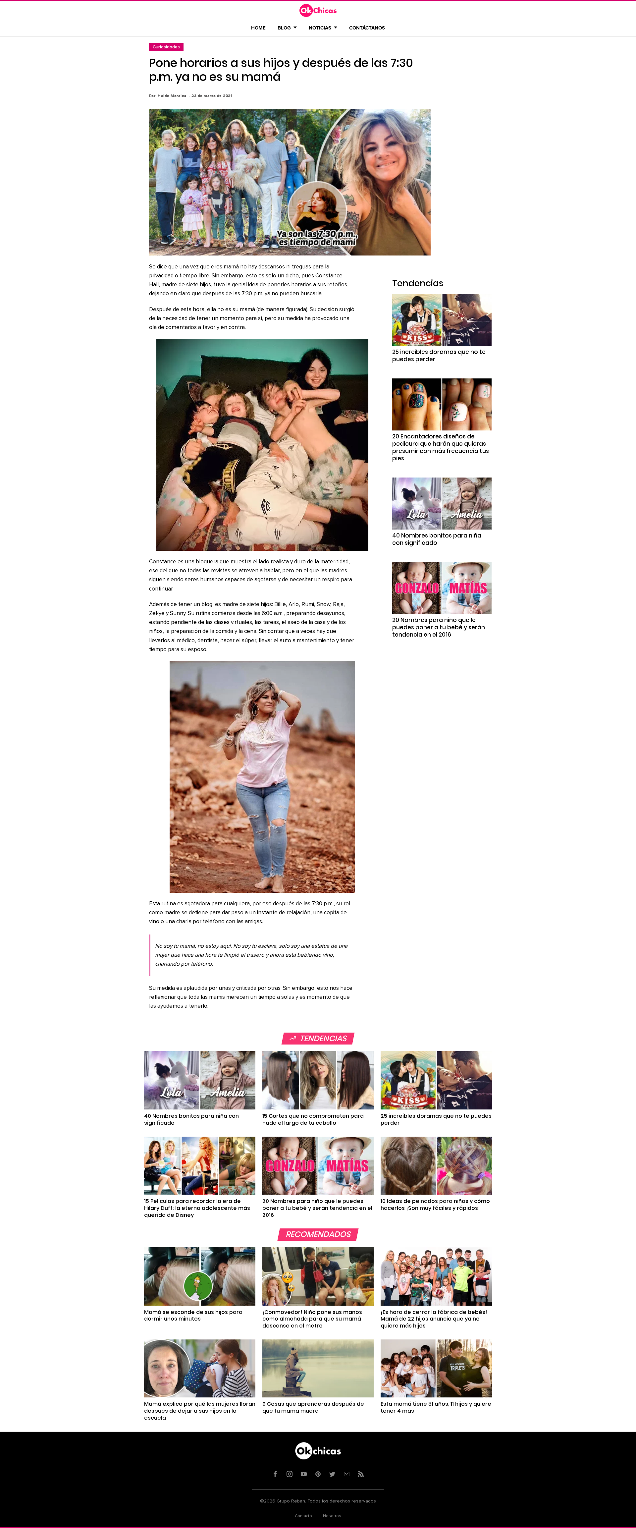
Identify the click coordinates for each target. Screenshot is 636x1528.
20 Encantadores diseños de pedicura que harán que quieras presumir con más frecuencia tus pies (440, 447)
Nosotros (332, 1516)
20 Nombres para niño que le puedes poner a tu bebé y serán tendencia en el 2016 (438, 627)
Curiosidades (166, 47)
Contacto (303, 1516)
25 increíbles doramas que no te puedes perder (439, 355)
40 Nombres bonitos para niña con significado (436, 539)
